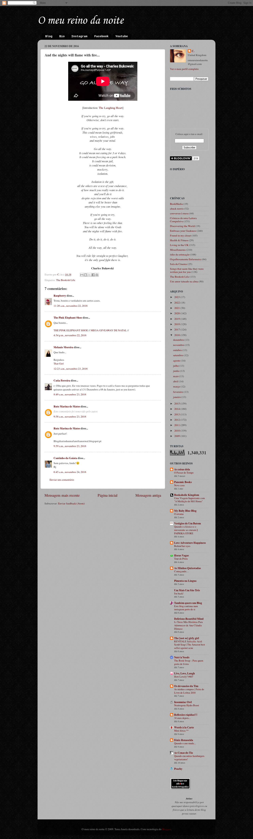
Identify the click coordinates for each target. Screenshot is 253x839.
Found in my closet (180, 235)
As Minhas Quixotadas (187, 568)
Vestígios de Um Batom (187, 523)
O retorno (179, 514)
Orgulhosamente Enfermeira (185, 259)
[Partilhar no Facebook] (93, 275)
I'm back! (178, 593)
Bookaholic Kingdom (186, 495)
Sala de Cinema (178, 264)
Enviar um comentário (62, 479)
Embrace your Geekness (183, 231)
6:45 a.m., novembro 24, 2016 (70, 472)
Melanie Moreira (63, 347)
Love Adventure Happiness (190, 543)
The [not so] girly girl (186, 638)
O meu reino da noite (80, 20)
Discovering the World (182, 226)
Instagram (79, 36)
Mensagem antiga (148, 495)
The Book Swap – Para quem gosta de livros (188, 662)
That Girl (59, 363)
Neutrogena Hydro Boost (186, 705)
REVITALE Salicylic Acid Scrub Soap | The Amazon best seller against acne (189, 645)
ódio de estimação (180, 254)
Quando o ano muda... (185, 743)
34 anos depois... (182, 718)
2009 (177, 436)
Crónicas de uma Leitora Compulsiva (183, 219)
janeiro (177, 397)
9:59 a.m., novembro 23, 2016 (70, 446)
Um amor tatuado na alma (184, 281)
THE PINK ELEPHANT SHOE (71, 330)
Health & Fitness (179, 240)
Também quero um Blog (188, 603)
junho (176, 371)
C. (193, 51)
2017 (177, 329)
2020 (177, 313)
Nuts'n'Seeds (181, 657)
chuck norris (177, 208)
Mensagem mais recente (62, 495)
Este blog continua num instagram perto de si (186, 607)
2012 (177, 419)
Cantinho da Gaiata (65, 458)
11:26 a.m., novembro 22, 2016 (71, 306)
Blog (48, 36)
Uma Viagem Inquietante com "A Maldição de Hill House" (189, 499)
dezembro (179, 340)
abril (176, 381)
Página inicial (107, 495)
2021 (177, 308)
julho (176, 365)
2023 (177, 297)
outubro (177, 350)
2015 (177, 403)
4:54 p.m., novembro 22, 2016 (70, 335)
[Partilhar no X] (89, 275)
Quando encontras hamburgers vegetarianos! (189, 757)
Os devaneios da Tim (186, 686)
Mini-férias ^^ (181, 730)
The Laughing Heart (111, 108)
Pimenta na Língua (185, 581)
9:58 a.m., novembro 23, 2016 (70, 416)
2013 (177, 414)
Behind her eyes (182, 546)
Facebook (101, 36)
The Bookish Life (65, 280)
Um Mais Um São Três (187, 590)
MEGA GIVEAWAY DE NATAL (109, 330)
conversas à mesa (179, 213)
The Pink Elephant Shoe (68, 318)
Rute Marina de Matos (67, 406)
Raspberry (60, 296)
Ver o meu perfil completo (184, 69)
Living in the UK (179, 245)
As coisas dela (182, 469)
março (177, 386)
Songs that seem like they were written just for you (187, 270)
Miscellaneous (178, 250)
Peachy (178, 769)
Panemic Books (183, 482)
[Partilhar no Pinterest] (97, 275)
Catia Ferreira (62, 380)
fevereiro (178, 392)
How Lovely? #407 (183, 676)
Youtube (121, 36)
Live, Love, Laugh (184, 673)
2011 (177, 425)
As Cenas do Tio (183, 753)
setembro (178, 355)
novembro (179, 345)
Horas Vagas (181, 555)
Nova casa (179, 485)
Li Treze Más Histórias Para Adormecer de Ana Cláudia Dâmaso (188, 625)
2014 (177, 409)
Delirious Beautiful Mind (189, 619)
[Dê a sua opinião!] (86, 275)
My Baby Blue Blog (185, 511)
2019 (177, 319)
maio (176, 376)
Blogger (166, 829)
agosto (177, 360)
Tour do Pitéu (181, 558)
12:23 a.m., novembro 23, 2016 (71, 368)
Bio (62, 36)
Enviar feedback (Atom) (71, 503)
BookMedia (176, 204)
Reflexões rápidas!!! (185, 715)
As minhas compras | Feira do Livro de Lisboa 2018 (189, 690)
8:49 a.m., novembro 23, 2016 (70, 394)
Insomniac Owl (183, 702)
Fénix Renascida (183, 740)
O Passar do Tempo (184, 472)
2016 (177, 335)
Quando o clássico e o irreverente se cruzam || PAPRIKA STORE (186, 530)
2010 (177, 430)
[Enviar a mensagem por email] (82, 275)
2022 (177, 302)
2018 (177, 324)
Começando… (181, 571)
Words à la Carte (184, 727)
